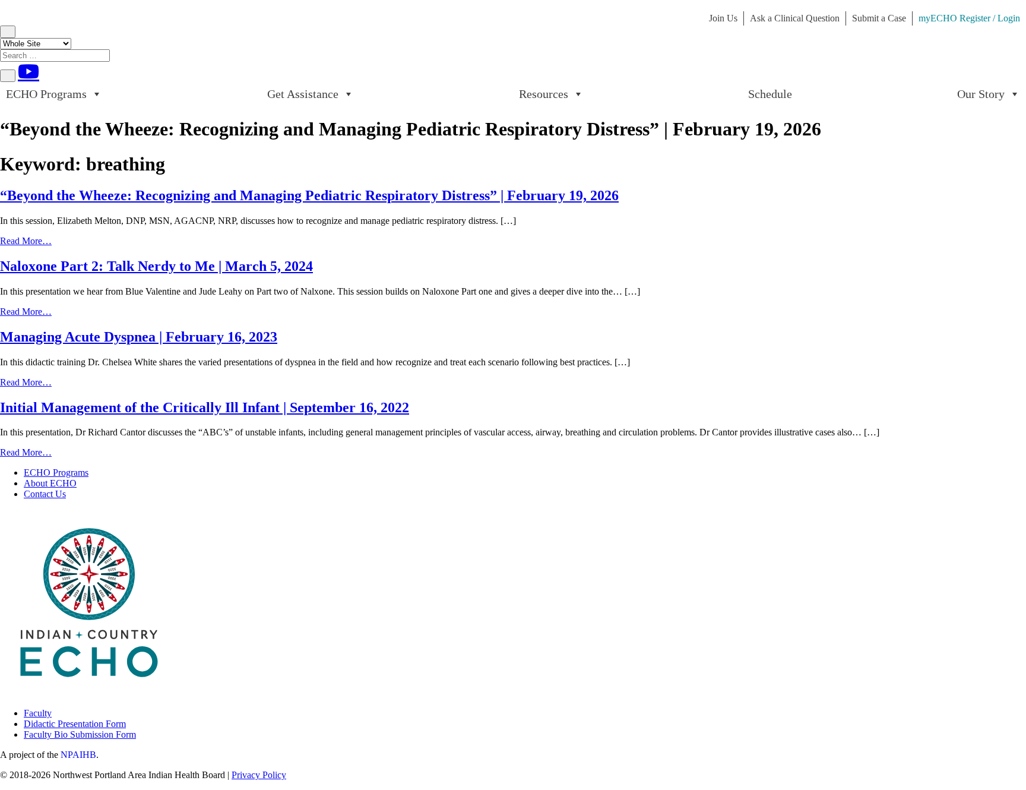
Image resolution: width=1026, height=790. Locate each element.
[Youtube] (28, 71)
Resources (543, 93)
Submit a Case (879, 18)
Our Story (981, 93)
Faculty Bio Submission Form (80, 734)
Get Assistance (302, 93)
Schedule (770, 93)
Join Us (723, 18)
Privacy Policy (259, 775)
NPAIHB (78, 755)
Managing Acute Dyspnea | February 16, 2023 (138, 337)
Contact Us (45, 494)
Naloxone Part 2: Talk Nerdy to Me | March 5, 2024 (156, 266)
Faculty (38, 713)
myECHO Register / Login (969, 18)
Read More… (26, 241)
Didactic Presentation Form (75, 724)
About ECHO (50, 483)
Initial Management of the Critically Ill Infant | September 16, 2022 (204, 407)
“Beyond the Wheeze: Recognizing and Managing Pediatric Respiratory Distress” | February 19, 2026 (309, 195)
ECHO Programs (46, 93)
